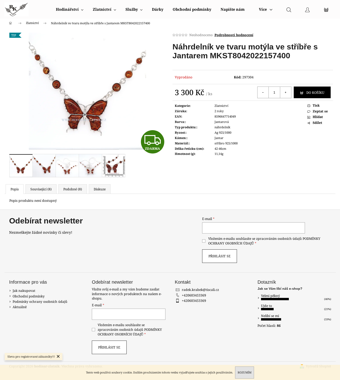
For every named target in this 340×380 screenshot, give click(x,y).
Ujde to (266, 305)
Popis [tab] (15, 189)
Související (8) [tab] (41, 189)
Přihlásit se (219, 256)
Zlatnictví (221, 106)
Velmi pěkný (270, 295)
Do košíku (315, 92)
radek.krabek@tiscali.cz (200, 289)
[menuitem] (69, 9)
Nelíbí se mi (270, 316)
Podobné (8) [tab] (72, 189)
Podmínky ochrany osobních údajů (40, 301)
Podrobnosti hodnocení (234, 35)
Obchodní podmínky (29, 296)
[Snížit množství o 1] (263, 92)
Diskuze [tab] (100, 189)
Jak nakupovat (24, 290)
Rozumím (244, 372)
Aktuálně (20, 307)
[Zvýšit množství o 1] (285, 92)
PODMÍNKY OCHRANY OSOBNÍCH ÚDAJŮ (130, 331)
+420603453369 (194, 295)
